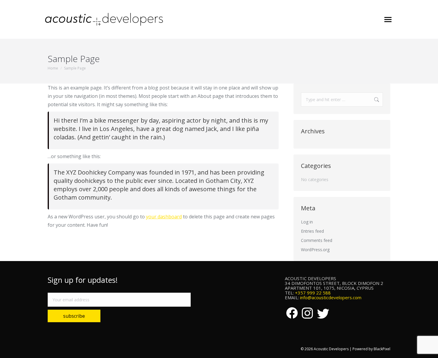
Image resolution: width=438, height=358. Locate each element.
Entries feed (312, 231)
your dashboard (164, 216)
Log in (307, 222)
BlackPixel (382, 348)
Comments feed (316, 240)
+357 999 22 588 (313, 293)
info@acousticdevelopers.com (330, 297)
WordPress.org (315, 249)
